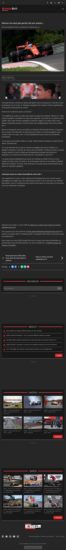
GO (59, 288)
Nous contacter (60, 536)
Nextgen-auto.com (29, 543)
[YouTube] (58, 2)
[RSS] (62, 2)
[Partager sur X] (9, 266)
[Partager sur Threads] (18, 266)
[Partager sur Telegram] (25, 266)
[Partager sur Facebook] (15, 266)
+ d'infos (58, 355)
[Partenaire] (33, 526)
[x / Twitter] (55, 2)
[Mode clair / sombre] (3, 2)
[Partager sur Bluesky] (12, 266)
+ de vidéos (58, 517)
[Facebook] (47, 2)
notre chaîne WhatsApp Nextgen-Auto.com (43, 231)
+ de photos (57, 436)
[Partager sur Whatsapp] (21, 266)
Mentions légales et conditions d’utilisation (41, 536)
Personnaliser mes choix (33, 547)
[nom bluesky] (51, 2)
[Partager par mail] (28, 266)
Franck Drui (10, 77)
